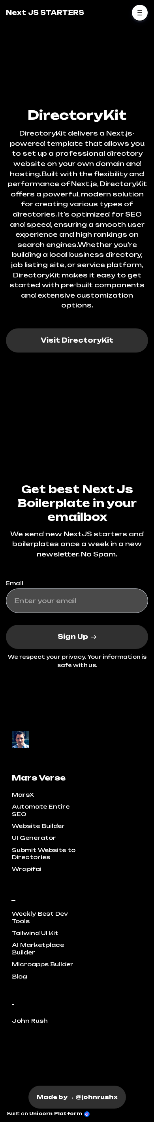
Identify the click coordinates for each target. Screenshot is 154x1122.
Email (14, 583)
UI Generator (34, 837)
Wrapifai (26, 869)
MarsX (23, 794)
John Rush (30, 1020)
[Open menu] (139, 12)
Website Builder (38, 825)
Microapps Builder (42, 964)
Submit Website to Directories (43, 853)
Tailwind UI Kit (35, 933)
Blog (19, 976)
